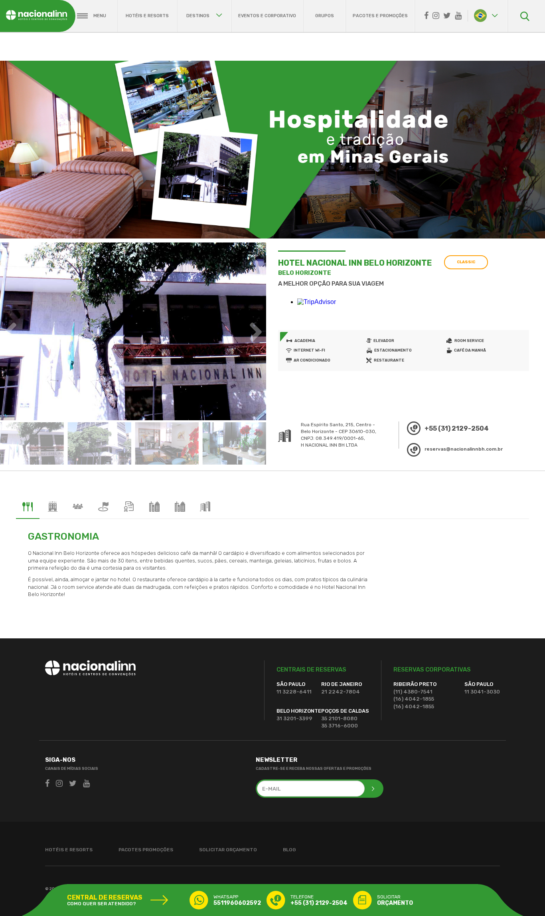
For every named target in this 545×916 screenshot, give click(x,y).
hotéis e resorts (147, 15)
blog (289, 849)
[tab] (27, 507)
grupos (324, 15)
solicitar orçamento (228, 849)
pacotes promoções (145, 849)
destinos (198, 15)
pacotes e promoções (380, 15)
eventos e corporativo (267, 15)
